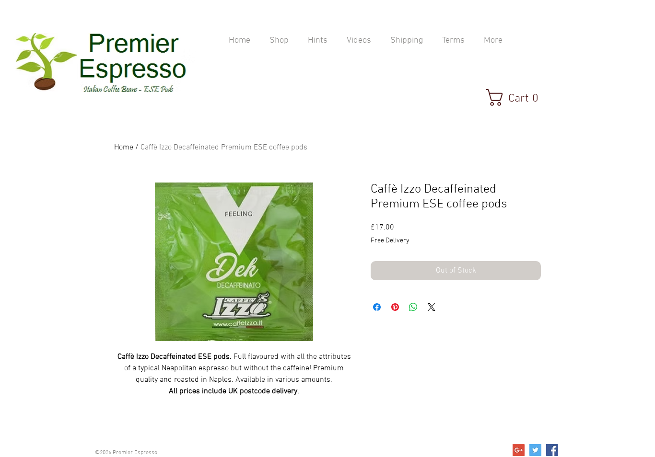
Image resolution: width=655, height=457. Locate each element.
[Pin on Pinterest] (395, 307)
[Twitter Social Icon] (535, 450)
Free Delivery (390, 241)
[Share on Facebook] (377, 307)
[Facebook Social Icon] (552, 450)
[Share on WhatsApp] (413, 307)
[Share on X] (431, 307)
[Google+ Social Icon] (519, 450)
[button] (517, 97)
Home (123, 147)
